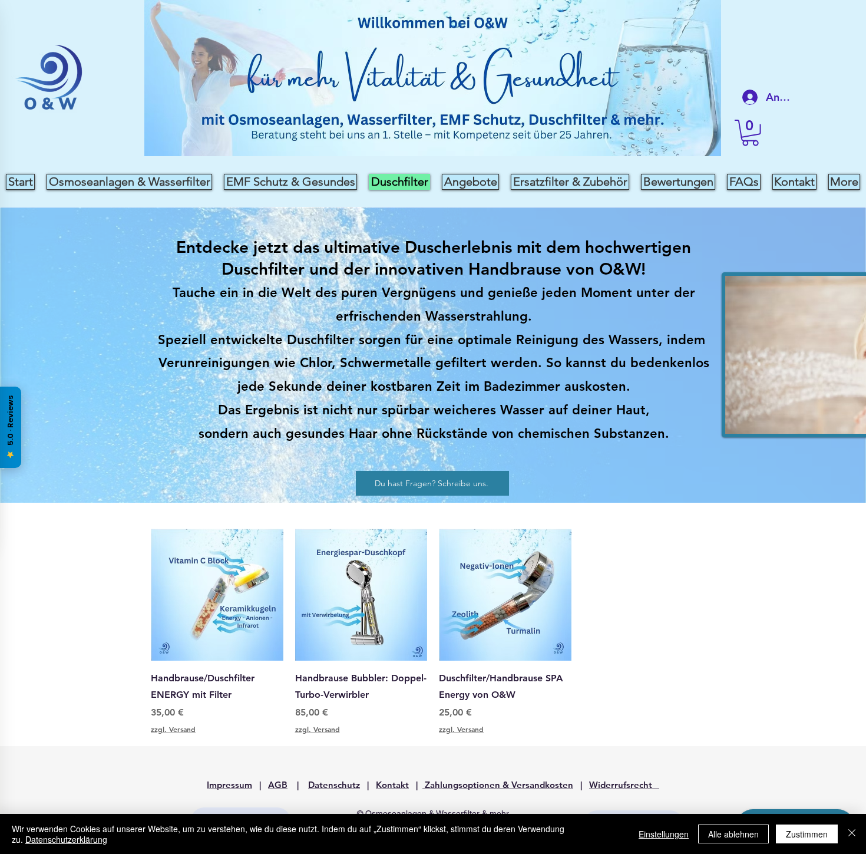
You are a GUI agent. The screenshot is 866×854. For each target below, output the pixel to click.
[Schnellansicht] (217, 595)
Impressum (229, 784)
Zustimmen (807, 834)
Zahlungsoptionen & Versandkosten (497, 784)
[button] (750, 133)
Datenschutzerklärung (66, 839)
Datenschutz (334, 784)
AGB (277, 784)
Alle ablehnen (733, 834)
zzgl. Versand (173, 729)
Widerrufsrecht (624, 784)
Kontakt (392, 784)
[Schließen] (852, 834)
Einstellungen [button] (664, 834)
